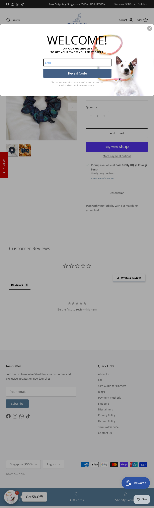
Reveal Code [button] (77, 73)
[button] (149, 28)
